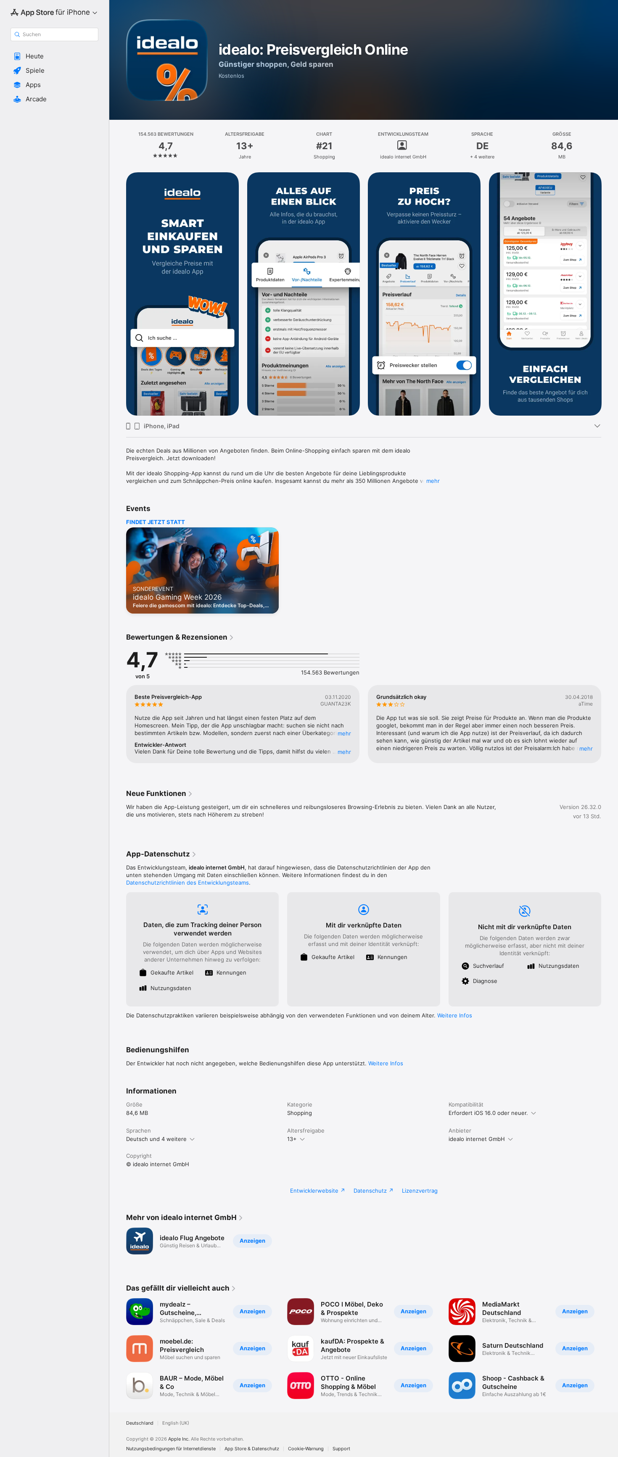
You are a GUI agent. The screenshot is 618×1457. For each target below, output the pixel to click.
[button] (54, 56)
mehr (433, 480)
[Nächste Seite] (609, 294)
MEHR (344, 733)
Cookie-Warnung (306, 1448)
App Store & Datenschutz (251, 1448)
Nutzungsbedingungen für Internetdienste (171, 1448)
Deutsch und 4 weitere (156, 1139)
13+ (292, 1139)
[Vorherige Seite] (118, 294)
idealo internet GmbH (477, 1139)
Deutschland (139, 1423)
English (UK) (175, 1423)
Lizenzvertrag (420, 1190)
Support (341, 1448)
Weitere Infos (454, 1015)
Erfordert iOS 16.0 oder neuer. (488, 1112)
